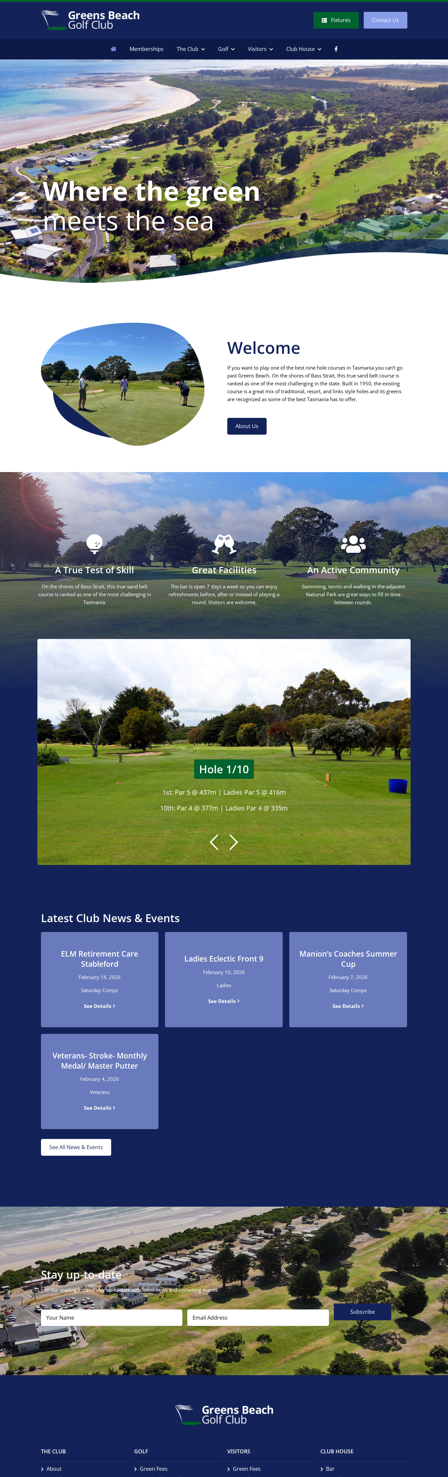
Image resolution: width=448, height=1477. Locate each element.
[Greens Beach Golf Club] (90, 13)
